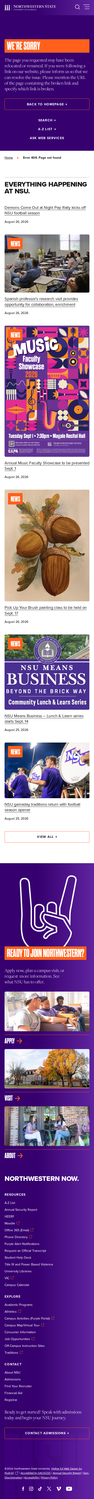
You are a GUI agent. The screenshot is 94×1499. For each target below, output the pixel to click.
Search (45, 120)
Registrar (11, 1400)
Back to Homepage (45, 104)
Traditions (11, 1352)
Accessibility (32, 1477)
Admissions (13, 1379)
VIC (7, 1278)
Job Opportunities (17, 1339)
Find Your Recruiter (18, 1386)
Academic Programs (19, 1304)
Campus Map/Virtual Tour (22, 1325)
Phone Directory (16, 1237)
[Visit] (47, 1075)
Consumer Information (20, 1332)
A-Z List (45, 129)
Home (9, 157)
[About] (47, 1132)
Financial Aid (13, 1393)
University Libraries (18, 1271)
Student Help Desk (18, 1257)
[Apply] (47, 1018)
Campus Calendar (17, 1285)
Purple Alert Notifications (22, 1244)
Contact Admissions (45, 1433)
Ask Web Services (47, 138)
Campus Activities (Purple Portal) (27, 1318)
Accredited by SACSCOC (36, 1473)
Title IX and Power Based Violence (29, 1264)
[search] (77, 8)
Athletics (11, 1311)
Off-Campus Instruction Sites (25, 1345)
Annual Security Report (21, 1209)
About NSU (12, 1372)
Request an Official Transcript (25, 1250)
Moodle (10, 1223)
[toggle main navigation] (86, 8)
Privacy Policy (49, 1477)
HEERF (9, 1216)
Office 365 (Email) (17, 1230)
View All (45, 836)
